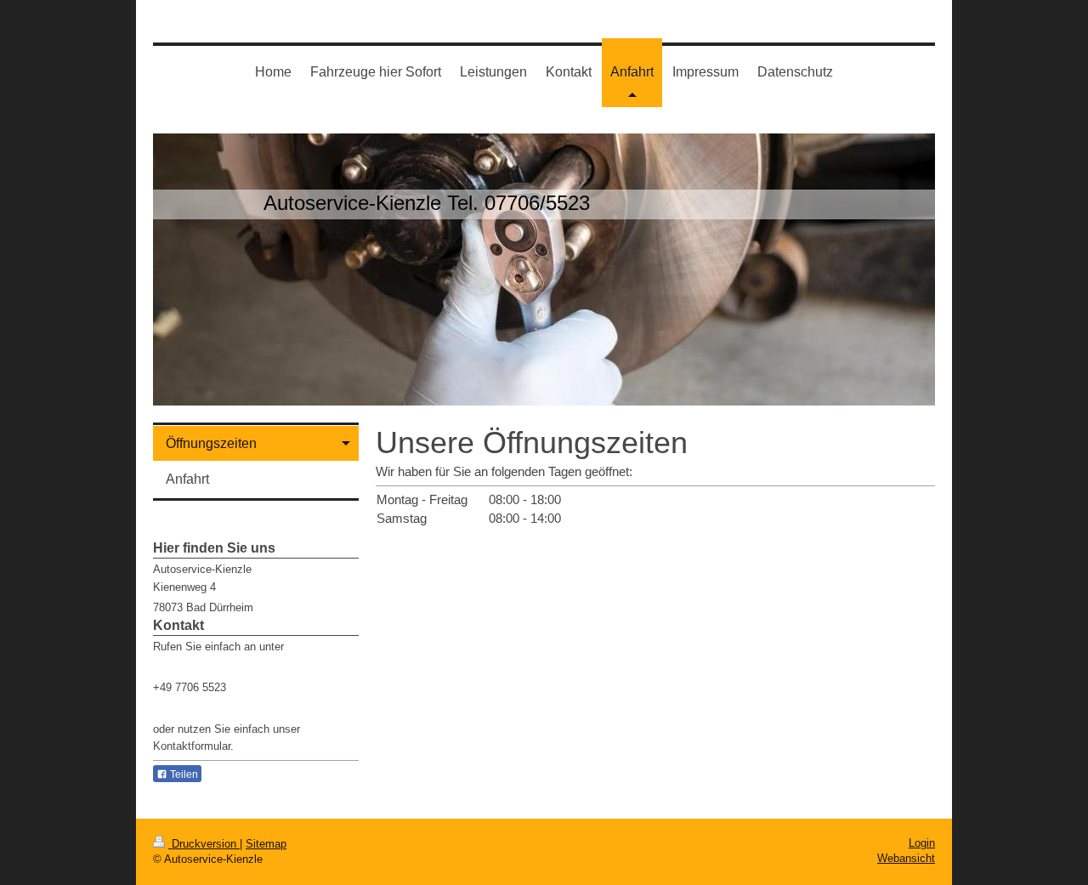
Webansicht (906, 858)
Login (922, 843)
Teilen (182, 774)
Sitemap (266, 843)
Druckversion (204, 843)
